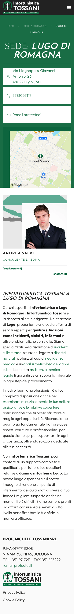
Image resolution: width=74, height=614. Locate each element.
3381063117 (60, 274)
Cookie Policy (14, 599)
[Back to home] (21, 7)
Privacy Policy (14, 592)
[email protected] (17, 565)
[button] (69, 7)
